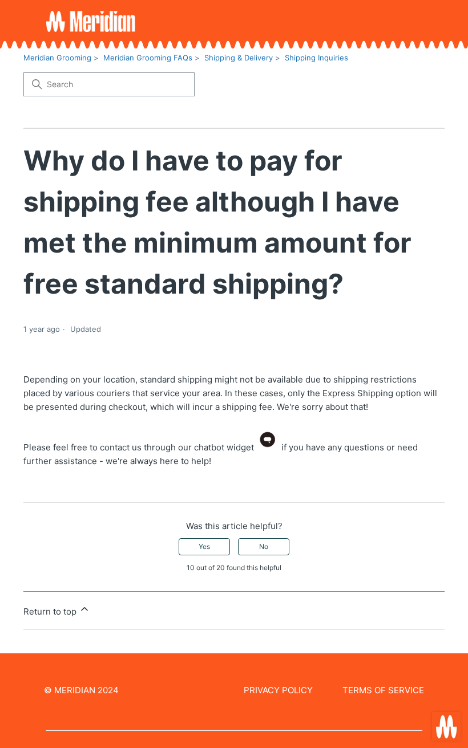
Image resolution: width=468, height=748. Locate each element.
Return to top (51, 611)
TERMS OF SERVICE (383, 690)
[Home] (90, 21)
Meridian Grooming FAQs (147, 57)
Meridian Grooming (57, 57)
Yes (204, 546)
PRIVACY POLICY (278, 690)
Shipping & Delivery (238, 57)
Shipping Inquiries (316, 57)
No (263, 546)
